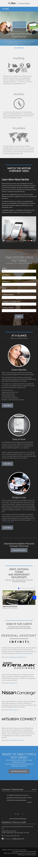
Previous (2, 29)
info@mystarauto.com (18, 839)
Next (35, 29)
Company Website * (8, 308)
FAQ (9, 849)
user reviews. (32, 854)
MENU (7, 9)
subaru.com (13, 683)
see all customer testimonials (17, 818)
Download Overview (19, 550)
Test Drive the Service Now (19, 771)
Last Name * (6, 281)
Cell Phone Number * (8, 294)
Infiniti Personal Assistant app (23, 653)
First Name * (6, 275)
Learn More (7, 405)
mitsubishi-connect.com (17, 740)
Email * (4, 288)
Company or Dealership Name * (11, 301)
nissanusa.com (14, 710)
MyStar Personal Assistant (29, 851)
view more (34, 789)
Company (4, 849)
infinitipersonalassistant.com (18, 657)
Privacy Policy (22, 849)
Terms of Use (14, 849)
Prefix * (4, 268)
